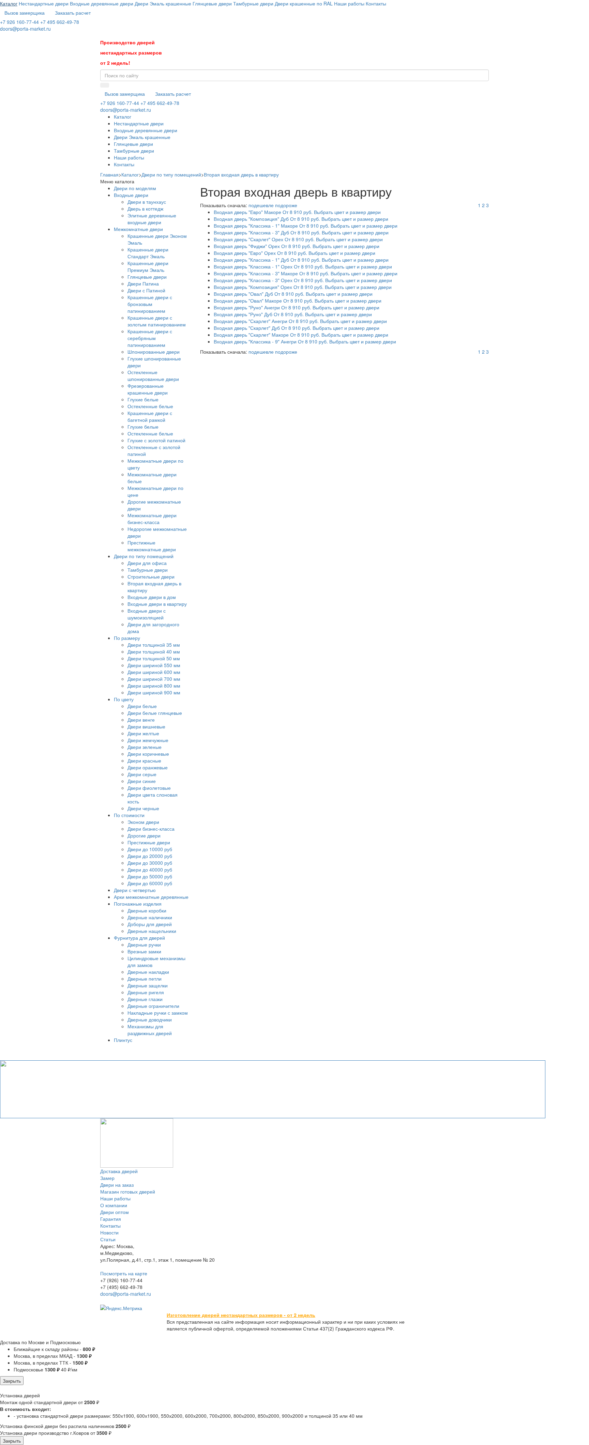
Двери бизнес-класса (151, 828)
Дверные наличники (149, 917)
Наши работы (349, 3)
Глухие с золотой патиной (156, 440)
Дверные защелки (147, 985)
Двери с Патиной (146, 290)
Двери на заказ (117, 1184)
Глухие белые (142, 399)
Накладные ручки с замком (157, 1012)
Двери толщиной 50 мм (153, 658)
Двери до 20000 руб (149, 855)
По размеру (127, 637)
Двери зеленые (144, 746)
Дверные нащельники (151, 930)
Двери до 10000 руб (149, 849)
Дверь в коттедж (145, 208)
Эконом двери (143, 821)
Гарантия (110, 1218)
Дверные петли (144, 978)
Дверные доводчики (149, 1019)
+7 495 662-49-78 (59, 21)
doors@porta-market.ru (25, 28)
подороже (286, 205)
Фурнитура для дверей (139, 937)
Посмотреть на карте (123, 1273)
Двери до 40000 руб (149, 869)
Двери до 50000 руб (149, 876)
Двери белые (142, 706)
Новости (109, 1232)
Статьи (108, 1239)
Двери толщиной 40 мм (153, 651)
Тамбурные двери (253, 3)
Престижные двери (148, 842)
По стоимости (129, 815)
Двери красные (144, 760)
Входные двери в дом (151, 597)
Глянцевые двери (212, 3)
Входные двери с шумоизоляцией (146, 614)
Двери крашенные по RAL (304, 3)
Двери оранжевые (147, 767)
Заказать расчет (73, 12)
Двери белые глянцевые (154, 712)
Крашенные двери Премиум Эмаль (147, 266)
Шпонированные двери (153, 351)
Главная (109, 174)
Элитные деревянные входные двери (151, 219)
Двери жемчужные (147, 740)
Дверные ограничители (153, 1005)
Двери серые (141, 774)
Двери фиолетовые (149, 787)
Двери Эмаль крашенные (163, 3)
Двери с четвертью (135, 890)
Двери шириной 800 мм (153, 685)
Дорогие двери (144, 835)
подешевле (261, 205)
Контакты (376, 3)
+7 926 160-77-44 (19, 21)
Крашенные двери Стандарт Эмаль (147, 253)
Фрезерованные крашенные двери (147, 389)
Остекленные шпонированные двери (153, 375)
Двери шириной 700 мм (153, 678)
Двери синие (141, 781)
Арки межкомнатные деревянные (151, 896)
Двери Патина (143, 283)
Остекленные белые (150, 406)
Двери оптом (114, 1212)
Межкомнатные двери (138, 229)
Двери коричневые (148, 753)
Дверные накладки (148, 971)
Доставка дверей (119, 1171)
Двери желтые (143, 733)
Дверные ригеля (145, 992)
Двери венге (141, 719)
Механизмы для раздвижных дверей (149, 1029)
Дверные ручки (144, 944)
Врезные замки (144, 951)
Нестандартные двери (44, 3)
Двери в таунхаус (146, 201)
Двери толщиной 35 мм (153, 644)
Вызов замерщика (24, 12)
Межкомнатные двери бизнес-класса (152, 518)
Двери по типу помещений (171, 174)
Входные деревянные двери (101, 3)
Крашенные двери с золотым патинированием (156, 321)
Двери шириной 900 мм (153, 692)
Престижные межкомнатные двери (151, 546)
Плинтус (123, 1039)
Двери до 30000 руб (149, 862)
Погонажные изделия (138, 903)
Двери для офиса (147, 562)
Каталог (8, 3)
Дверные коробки (146, 910)
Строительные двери (151, 576)
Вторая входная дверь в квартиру (241, 174)
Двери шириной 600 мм (153, 671)
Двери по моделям (135, 188)
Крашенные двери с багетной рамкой (149, 416)
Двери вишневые (146, 726)
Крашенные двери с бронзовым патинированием (149, 304)
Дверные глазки (145, 999)
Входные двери (131, 194)
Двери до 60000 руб (149, 883)
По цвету (124, 699)
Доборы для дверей (149, 924)
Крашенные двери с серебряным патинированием (149, 338)
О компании (113, 1205)
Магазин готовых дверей (127, 1191)
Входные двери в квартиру (157, 603)
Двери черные (143, 808)
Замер (107, 1177)
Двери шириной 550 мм (153, 665)
